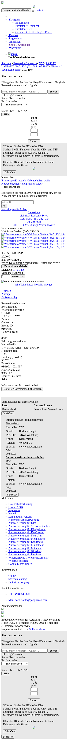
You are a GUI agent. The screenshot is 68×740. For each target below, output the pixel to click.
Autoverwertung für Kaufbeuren (26, 532)
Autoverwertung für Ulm (22, 522)
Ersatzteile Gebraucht (27, 25)
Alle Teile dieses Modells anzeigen (34, 284)
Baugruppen (22, 22)
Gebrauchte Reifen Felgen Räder (33, 32)
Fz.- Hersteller (9, 101)
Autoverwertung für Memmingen (26, 538)
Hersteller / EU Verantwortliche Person (22, 389)
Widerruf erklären (18, 560)
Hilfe (6, 114)
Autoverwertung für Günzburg (25, 551)
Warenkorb (14, 47)
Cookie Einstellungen (20, 563)
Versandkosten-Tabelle (15, 266)
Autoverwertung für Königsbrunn (27, 529)
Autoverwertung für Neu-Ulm (24, 535)
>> (4, 206)
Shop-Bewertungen (19, 44)
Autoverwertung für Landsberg (25, 541)
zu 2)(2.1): (34, 119)
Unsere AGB (15, 507)
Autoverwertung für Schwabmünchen (29, 526)
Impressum (14, 510)
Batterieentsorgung (18, 582)
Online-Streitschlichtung (17, 577)
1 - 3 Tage (18, 269)
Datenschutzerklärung (20, 503)
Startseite (39, 10)
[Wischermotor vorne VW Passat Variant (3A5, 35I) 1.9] (33, 234)
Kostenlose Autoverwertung (23, 519)
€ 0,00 (14, 54)
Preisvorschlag (9, 297)
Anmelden (14, 41)
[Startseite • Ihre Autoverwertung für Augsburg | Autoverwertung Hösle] (2, 3)
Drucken (6, 290)
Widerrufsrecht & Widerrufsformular (28, 557)
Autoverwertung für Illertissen (24, 554)
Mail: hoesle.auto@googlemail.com (27, 599)
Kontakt (13, 35)
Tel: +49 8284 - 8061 (20, 594)
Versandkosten (47, 224)
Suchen (53, 91)
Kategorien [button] (14, 19)
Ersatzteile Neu (23, 28)
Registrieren (15, 38)
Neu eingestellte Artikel (14, 209)
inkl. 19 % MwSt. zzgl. (26, 224)
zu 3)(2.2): (34, 126)
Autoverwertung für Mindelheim (26, 544)
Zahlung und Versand (20, 516)
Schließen (10, 172)
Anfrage (6, 293)
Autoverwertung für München (24, 548)
